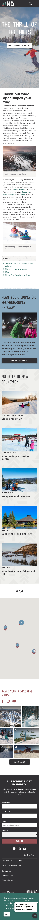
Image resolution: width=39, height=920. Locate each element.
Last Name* (6, 812)
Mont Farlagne (9, 195)
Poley (22, 195)
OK (6, 914)
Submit (19, 841)
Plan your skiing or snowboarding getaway (19, 265)
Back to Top (29, 855)
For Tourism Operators (11, 865)
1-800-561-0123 (15, 861)
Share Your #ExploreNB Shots (17, 275)
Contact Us (6, 871)
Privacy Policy (7, 880)
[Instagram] (19, 849)
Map (7, 272)
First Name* (6, 802)
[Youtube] (25, 849)
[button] (17, 645)
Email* (4, 821)
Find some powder (19, 45)
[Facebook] (14, 849)
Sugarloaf (26, 192)
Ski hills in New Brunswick (16, 269)
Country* (5, 830)
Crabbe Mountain (19, 190)
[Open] (35, 4)
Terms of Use (7, 876)
